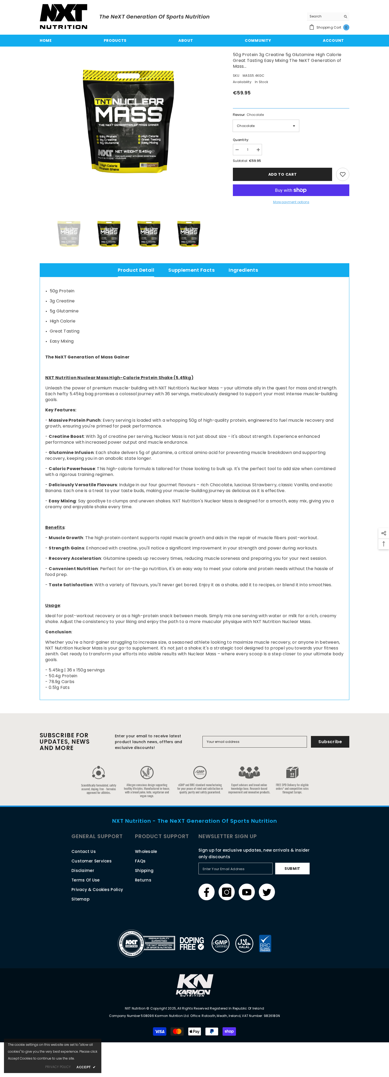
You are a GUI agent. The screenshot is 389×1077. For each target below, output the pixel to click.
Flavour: (248, 114)
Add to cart (282, 174)
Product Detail (136, 270)
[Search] (328, 16)
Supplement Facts (191, 270)
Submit (292, 868)
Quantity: (241, 140)
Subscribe (330, 742)
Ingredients (243, 270)
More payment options (291, 202)
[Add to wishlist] (342, 174)
